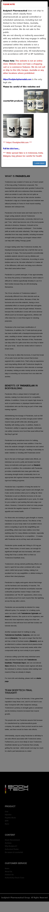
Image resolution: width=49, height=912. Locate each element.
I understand (39, 163)
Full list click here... (11, 148)
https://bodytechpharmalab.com (17, 79)
